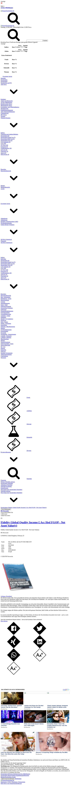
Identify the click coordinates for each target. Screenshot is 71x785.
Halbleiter (3, 317)
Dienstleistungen (5, 303)
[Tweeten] (40, 634)
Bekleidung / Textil (6, 298)
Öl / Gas (3, 347)
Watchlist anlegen (5, 491)
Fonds (28, 397)
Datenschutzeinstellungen (7, 778)
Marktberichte (4, 108)
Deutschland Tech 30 (6, 140)
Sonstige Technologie (6, 353)
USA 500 (3, 143)
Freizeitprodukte (5, 312)
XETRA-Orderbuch (6, 239)
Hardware (3, 320)
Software (3, 351)
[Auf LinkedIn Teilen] (40, 647)
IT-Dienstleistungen (6, 329)
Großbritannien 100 (6, 148)
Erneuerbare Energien (7, 308)
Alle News (4, 84)
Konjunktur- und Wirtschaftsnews (10, 107)
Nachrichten (4, 80)
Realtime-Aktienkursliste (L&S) (9, 221)
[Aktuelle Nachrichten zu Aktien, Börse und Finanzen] (7, 11)
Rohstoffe (3, 350)
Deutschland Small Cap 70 (8, 137)
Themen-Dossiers (5, 118)
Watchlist (29, 478)
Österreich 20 (4, 151)
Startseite (3, 78)
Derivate (29, 424)
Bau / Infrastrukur (5, 297)
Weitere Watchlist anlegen (8, 482)
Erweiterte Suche (7, 76)
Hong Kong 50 (5, 154)
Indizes (3, 132)
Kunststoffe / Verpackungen (8, 334)
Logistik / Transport (6, 336)
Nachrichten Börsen (6, 775)
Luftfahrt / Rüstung (6, 337)
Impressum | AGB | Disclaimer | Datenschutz (13, 782)
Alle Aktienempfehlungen (8, 111)
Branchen (3, 169)
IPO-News (4, 115)
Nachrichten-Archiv (10, 777)
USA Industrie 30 (5, 142)
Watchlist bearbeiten (6, 486)
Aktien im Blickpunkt (7, 101)
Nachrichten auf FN (6, 83)
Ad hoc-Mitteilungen (7, 7)
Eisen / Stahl (4, 305)
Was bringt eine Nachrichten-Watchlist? (11, 489)
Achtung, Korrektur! (6, 596)
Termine (3, 116)
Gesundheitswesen (6, 314)
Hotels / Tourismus (6, 323)
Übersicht (3, 241)
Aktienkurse (4, 218)
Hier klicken (4, 621)
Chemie (3, 302)
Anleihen (29, 411)
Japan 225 (3, 153)
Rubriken (3, 99)
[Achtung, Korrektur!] (17, 594)
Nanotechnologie (5, 342)
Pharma (3, 348)
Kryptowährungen (6, 452)
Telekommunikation (6, 354)
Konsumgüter (4, 331)
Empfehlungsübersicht (7, 110)
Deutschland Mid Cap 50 (7, 139)
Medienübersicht (5, 187)
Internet (3, 328)
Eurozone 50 (4, 146)
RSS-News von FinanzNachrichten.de (11, 783)
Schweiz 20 (4, 150)
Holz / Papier (4, 322)
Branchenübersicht (6, 171)
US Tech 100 (4, 145)
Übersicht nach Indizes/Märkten (9, 134)
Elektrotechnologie (6, 306)
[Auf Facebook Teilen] (14, 634)
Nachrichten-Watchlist (7, 483)
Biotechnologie (5, 300)
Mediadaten (18, 778)
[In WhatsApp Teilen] (14, 661)
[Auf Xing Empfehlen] (14, 647)
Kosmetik (3, 333)
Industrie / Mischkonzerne (8, 326)
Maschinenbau (5, 339)
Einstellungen (4, 488)
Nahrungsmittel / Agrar (7, 343)
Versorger (3, 357)
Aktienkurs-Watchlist (6, 485)
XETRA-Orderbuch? (6, 242)
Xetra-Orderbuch (14, 774)
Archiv (3, 189)
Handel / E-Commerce (7, 319)
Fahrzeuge (3, 309)
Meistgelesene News (6, 105)
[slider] (3, 516)
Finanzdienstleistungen (7, 311)
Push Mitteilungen (5, 509)
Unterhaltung (4, 356)
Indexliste (3, 259)
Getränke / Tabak (5, 315)
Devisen (29, 450)
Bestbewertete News (6, 104)
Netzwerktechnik (5, 345)
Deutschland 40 (5, 136)
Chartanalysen (4, 113)
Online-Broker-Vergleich (7, 224)
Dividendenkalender (6, 223)
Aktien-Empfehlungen (18, 775)
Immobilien (4, 325)
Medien (3, 185)
